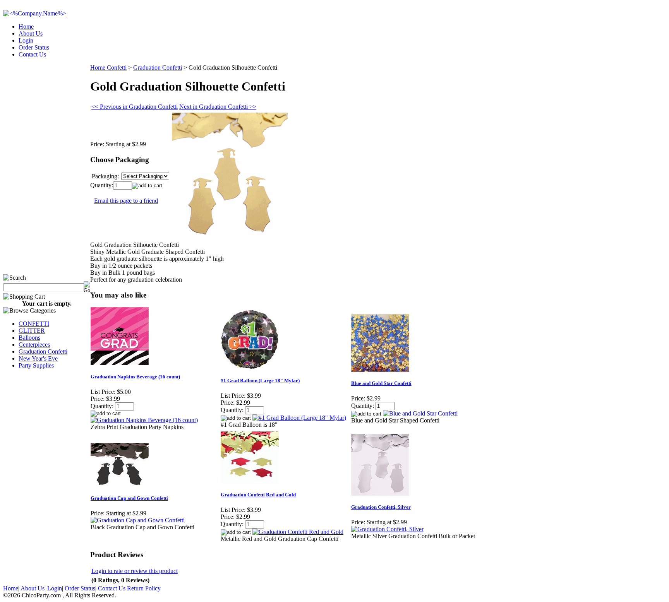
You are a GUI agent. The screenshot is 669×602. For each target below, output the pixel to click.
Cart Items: (596, 52)
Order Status (34, 47)
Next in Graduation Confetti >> (217, 106)
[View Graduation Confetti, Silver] (387, 529)
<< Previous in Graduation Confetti (134, 106)
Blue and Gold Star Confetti (381, 383)
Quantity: (101, 185)
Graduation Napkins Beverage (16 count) (135, 377)
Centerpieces (34, 344)
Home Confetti (108, 67)
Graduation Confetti (43, 351)
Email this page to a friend (126, 200)
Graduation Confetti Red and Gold (258, 495)
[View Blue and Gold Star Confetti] (420, 413)
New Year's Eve (38, 358)
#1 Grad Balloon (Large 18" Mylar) (260, 380)
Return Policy (144, 588)
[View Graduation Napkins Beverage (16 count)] (144, 420)
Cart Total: (638, 52)
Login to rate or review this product (134, 571)
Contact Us (32, 54)
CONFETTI (34, 323)
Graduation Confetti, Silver (381, 507)
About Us (31, 33)
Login (26, 40)
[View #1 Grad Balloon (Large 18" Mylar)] (299, 417)
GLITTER (32, 330)
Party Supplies (36, 365)
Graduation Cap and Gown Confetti (129, 498)
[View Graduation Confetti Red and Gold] (297, 531)
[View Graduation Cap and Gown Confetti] (138, 520)
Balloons (29, 337)
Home (26, 26)
